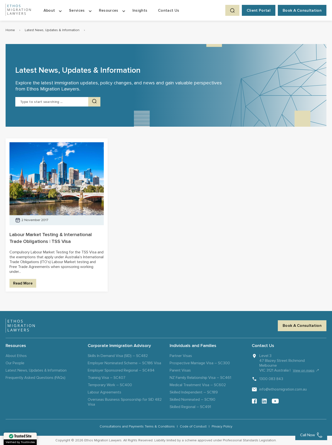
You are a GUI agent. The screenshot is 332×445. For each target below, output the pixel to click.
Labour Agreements (104, 392)
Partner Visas (181, 355)
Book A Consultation (302, 10)
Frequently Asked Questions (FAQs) (35, 377)
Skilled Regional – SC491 (190, 406)
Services (77, 10)
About (49, 10)
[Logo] (20, 325)
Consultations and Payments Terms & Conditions (137, 426)
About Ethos (16, 355)
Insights (140, 10)
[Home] (18, 10)
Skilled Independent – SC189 (194, 392)
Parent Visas (180, 370)
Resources (108, 10)
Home (10, 30)
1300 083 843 (271, 378)
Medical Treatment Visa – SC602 (198, 385)
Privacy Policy (222, 426)
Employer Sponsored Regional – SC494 (121, 370)
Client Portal (259, 10)
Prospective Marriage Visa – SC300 (200, 363)
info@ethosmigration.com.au (283, 389)
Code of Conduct (193, 426)
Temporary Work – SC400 (110, 385)
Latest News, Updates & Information (52, 30)
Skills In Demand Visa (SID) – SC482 (118, 355)
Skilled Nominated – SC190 (192, 399)
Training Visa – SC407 (106, 377)
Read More (23, 283)
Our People (15, 363)
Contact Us (168, 10)
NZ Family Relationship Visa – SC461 (200, 377)
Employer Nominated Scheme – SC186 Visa (124, 363)
